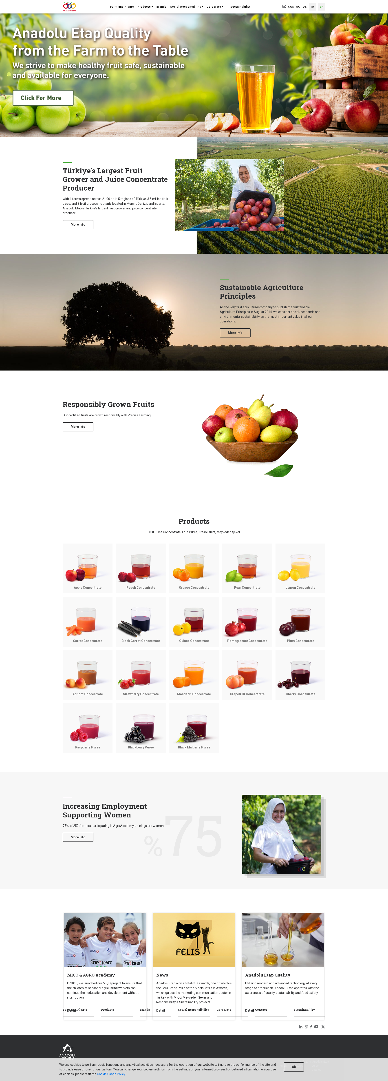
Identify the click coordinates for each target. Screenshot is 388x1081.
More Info (78, 224)
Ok (294, 1067)
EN (322, 6)
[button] (227, 5)
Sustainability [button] (240, 6)
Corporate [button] (214, 6)
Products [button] (144, 6)
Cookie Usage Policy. (111, 1074)
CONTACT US (297, 6)
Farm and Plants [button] (122, 6)
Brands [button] (162, 6)
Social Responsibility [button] (185, 6)
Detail (71, 1010)
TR (312, 6)
